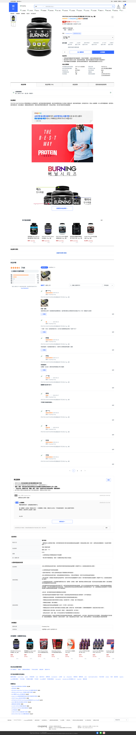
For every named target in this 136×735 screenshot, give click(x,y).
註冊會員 (115, 1)
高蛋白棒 (41, 669)
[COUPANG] (42, 727)
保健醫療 (18, 13)
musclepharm (54, 676)
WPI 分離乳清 (13, 669)
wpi (64, 676)
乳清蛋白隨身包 (50, 679)
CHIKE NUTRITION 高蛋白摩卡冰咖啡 (20, 712)
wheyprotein (69, 676)
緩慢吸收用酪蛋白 (26, 669)
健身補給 (23, 13)
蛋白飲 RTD (47, 669)
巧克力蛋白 (22, 679)
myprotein (79, 679)
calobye (107, 676)
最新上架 (48, 285)
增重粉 (19, 669)
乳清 (111, 676)
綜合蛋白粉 (33, 13)
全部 (36, 6)
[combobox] (108, 285)
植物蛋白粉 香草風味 (16, 704)
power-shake (20, 676)
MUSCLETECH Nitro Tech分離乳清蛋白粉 (21, 713)
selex (85, 676)
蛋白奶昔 (116, 676)
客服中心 (120, 1)
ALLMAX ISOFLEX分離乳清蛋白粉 (19, 706)
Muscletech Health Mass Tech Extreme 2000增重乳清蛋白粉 (24, 690)
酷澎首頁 (12, 13)
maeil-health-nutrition (93, 676)
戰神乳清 (81, 676)
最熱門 (43, 285)
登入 (112, 1)
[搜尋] (113, 6)
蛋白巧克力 (42, 676)
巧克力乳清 (101, 676)
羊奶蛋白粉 (32, 676)
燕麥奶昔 (75, 676)
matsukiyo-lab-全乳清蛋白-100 (68, 679)
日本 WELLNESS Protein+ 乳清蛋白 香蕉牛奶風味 (22, 692)
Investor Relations (17, 719)
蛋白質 (28, 13)
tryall (37, 676)
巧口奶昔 (36, 679)
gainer (26, 676)
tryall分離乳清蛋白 (14, 679)
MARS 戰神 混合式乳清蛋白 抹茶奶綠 (19, 702)
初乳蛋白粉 (14, 688)
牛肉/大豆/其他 (35, 669)
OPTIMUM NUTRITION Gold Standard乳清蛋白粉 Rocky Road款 (25, 700)
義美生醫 (85, 679)
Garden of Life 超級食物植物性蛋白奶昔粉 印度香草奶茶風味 (24, 696)
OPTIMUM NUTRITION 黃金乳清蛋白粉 (20, 708)
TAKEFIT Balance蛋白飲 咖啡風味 (19, 698)
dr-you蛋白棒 (43, 679)
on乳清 (60, 676)
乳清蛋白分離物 (29, 679)
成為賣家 (124, 1)
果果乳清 (48, 676)
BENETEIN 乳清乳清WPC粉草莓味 (19, 686)
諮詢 (108, 480)
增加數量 (68, 53)
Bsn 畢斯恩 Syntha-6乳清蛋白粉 (18, 694)
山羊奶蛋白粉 (14, 710)
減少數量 (68, 51)
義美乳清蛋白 (13, 676)
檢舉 (106, 527)
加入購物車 (80, 52)
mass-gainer (58, 679)
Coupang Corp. (73, 33)
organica (121, 676)
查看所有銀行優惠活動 (73, 47)
